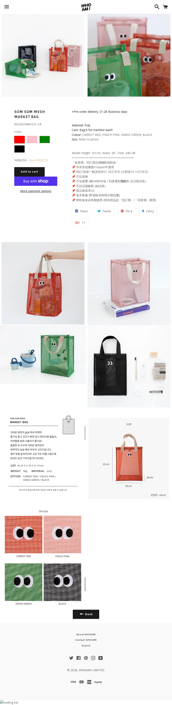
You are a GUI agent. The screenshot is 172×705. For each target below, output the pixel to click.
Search (86, 645)
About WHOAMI (86, 634)
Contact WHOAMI (86, 639)
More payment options (35, 191)
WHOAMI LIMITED (91, 670)
